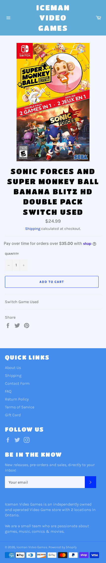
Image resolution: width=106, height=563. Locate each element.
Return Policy (17, 399)
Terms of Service (19, 407)
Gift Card (13, 415)
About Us (13, 367)
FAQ (8, 391)
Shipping (32, 228)
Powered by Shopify (63, 547)
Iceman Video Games (53, 17)
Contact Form (17, 383)
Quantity (12, 253)
